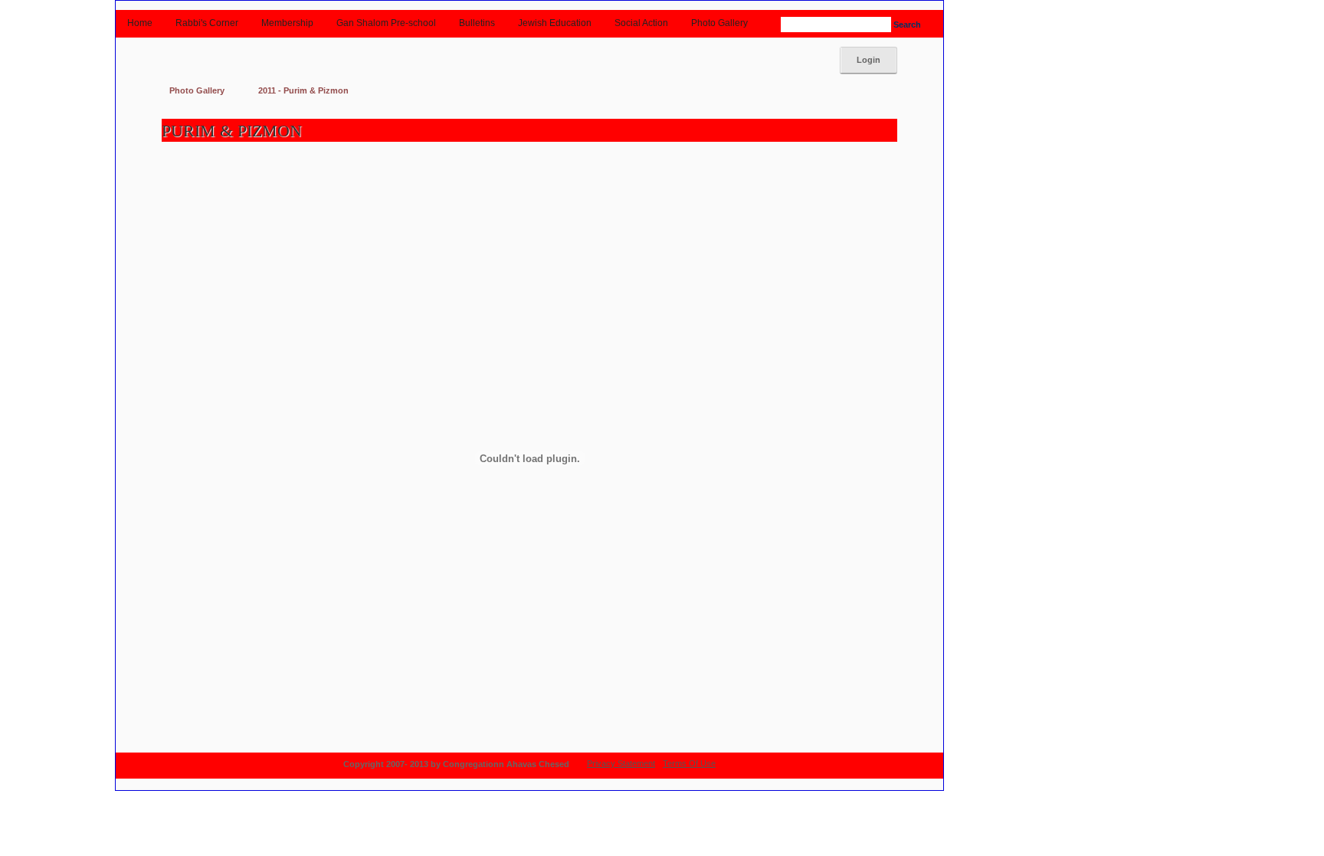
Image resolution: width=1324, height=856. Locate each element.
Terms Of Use (689, 763)
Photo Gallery (196, 90)
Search (904, 24)
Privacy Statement (621, 763)
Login (868, 59)
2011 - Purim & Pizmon (303, 90)
